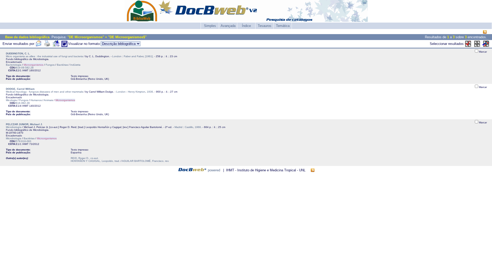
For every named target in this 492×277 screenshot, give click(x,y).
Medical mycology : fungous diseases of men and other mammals (44, 91)
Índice (246, 26)
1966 (198, 127)
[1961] (149, 56)
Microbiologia (13, 138)
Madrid (178, 127)
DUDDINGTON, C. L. (18, 53)
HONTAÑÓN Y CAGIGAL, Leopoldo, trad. (95, 161)
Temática (283, 26)
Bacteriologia (13, 64)
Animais (48, 100)
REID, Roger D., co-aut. (85, 158)
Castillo (189, 127)
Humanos (36, 100)
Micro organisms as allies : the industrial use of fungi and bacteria (44, 56)
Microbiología (14, 127)
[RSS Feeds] (485, 32)
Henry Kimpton (136, 91)
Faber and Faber (134, 56)
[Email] (38, 46)
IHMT (25, 70)
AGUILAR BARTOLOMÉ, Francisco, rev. (145, 161)
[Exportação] (56, 46)
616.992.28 (23, 103)
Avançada (228, 26)
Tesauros (264, 26)
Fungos (50, 64)
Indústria (75, 64)
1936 (150, 91)
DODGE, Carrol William (20, 88)
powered (214, 170)
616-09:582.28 (25, 67)
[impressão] (47, 46)
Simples (210, 26)
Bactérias (62, 64)
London (116, 56)
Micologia (11, 100)
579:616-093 (23, 141)
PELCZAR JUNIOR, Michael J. (24, 124)
